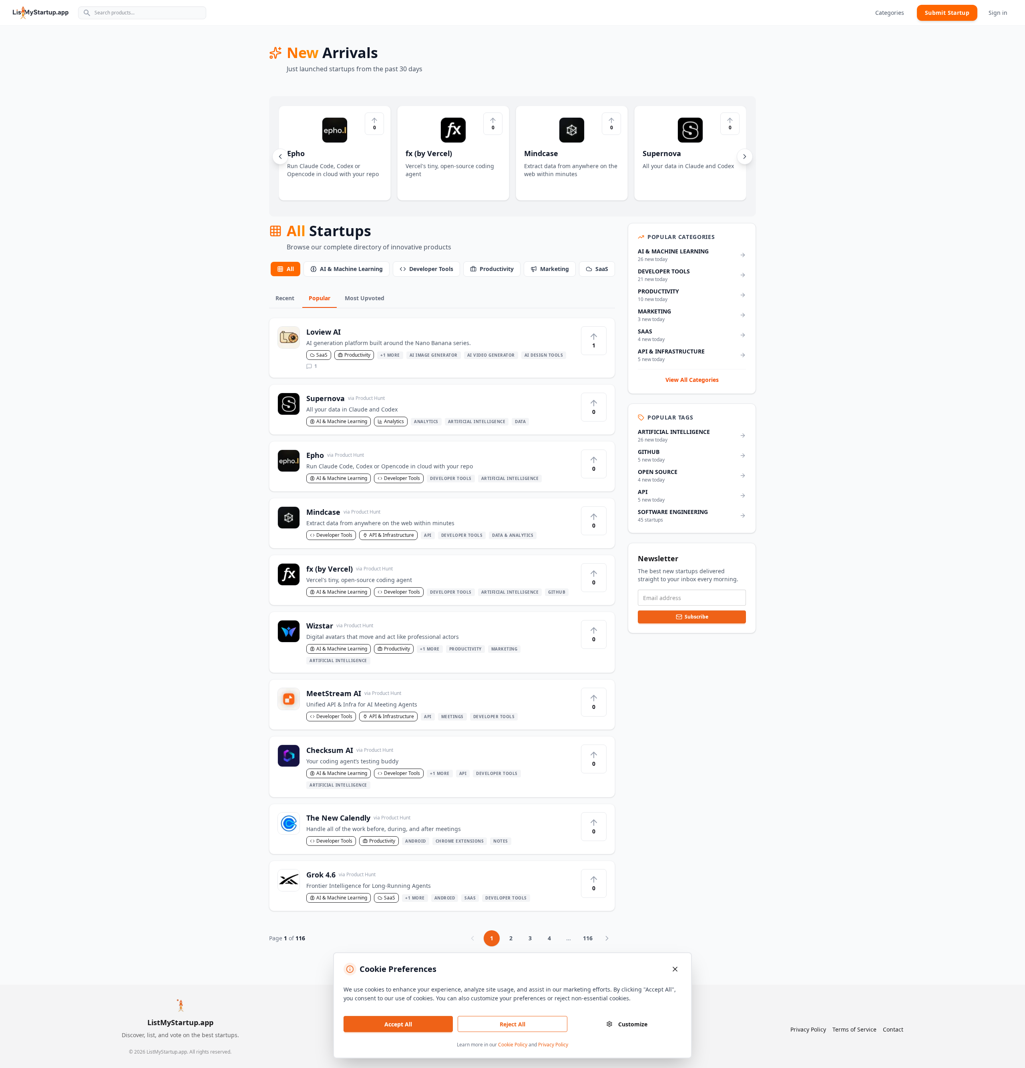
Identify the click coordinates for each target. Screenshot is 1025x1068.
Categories (889, 12)
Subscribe (696, 616)
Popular (319, 298)
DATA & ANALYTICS (512, 535)
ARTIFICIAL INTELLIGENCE (477, 421)
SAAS (470, 898)
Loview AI (323, 332)
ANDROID (415, 841)
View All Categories (692, 379)
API (428, 535)
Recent (284, 298)
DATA (520, 421)
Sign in (998, 12)
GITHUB (556, 592)
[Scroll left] (280, 157)
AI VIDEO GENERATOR (491, 355)
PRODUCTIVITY (465, 649)
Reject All (512, 1024)
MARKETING (504, 649)
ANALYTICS (426, 421)
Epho (335, 455)
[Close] (675, 969)
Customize (632, 1024)
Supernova (345, 398)
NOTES (500, 841)
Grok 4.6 (341, 874)
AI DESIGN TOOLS (544, 355)
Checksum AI (349, 750)
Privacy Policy (553, 1044)
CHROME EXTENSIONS (460, 841)
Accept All (398, 1024)
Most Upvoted (364, 298)
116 (588, 938)
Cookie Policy (512, 1044)
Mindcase (343, 512)
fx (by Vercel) (349, 569)
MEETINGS (452, 716)
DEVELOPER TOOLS (451, 478)
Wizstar (339, 625)
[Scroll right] (745, 157)
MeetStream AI (353, 693)
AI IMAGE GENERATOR (434, 355)
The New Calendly (358, 818)
